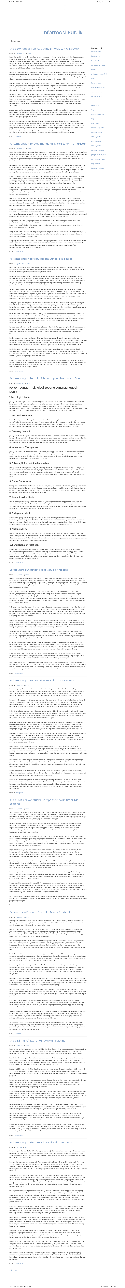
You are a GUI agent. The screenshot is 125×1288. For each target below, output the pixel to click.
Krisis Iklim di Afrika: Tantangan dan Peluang (37, 1040)
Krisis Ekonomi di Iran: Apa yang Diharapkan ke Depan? (44, 48)
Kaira (21, 1286)
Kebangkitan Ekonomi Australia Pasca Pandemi (39, 912)
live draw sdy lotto (97, 168)
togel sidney (95, 164)
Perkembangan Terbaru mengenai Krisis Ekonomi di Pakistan (48, 143)
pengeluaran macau (98, 159)
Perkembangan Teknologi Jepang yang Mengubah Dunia (45, 378)
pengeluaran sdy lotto (99, 155)
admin (29, 53)
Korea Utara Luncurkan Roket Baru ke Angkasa (38, 570)
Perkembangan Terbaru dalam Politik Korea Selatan (42, 680)
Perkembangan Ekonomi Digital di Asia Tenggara (40, 1142)
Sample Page (15, 41)
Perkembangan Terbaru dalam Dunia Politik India (40, 259)
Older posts (13, 1270)
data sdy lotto (96, 137)
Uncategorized (19, 136)
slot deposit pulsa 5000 (99, 74)
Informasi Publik (62, 32)
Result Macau (96, 52)
